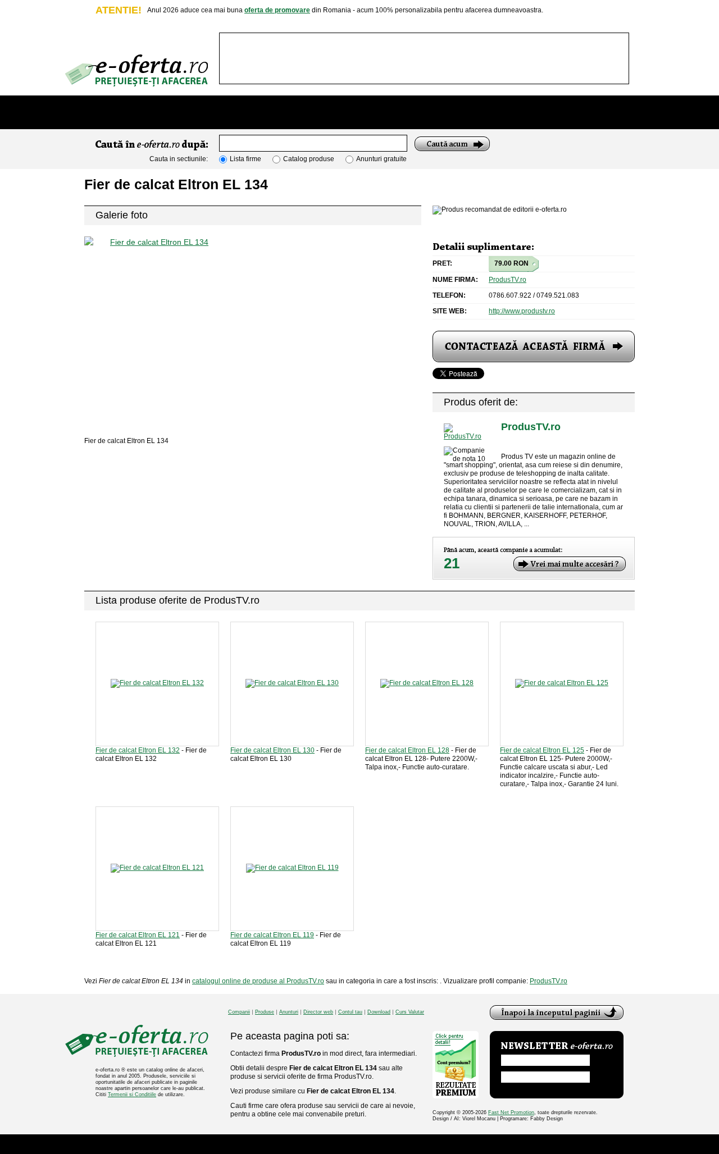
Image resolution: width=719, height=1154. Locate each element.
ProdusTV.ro (507, 280)
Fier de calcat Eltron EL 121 (137, 935)
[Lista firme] (220, 112)
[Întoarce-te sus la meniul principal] (557, 1012)
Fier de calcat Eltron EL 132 (137, 750)
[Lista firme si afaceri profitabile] (136, 70)
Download (378, 1012)
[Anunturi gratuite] (369, 112)
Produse (264, 1012)
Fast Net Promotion (511, 1112)
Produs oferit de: (481, 402)
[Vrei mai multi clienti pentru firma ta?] (569, 564)
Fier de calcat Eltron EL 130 (272, 750)
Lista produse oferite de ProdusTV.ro (177, 600)
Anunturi (288, 1012)
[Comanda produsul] (534, 346)
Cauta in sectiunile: (178, 159)
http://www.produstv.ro (522, 311)
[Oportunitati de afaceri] (131, 112)
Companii (239, 1012)
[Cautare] (452, 143)
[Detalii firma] (467, 432)
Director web (318, 1012)
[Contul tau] (532, 112)
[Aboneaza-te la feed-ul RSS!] (610, 106)
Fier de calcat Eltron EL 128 (407, 750)
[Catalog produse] (297, 112)
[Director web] (448, 112)
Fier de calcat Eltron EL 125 (542, 750)
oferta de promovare (277, 10)
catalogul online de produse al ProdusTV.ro (258, 981)
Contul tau (350, 1012)
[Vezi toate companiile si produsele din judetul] (507, 442)
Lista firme (245, 159)
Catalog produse (308, 159)
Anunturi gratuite (381, 159)
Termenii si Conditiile (132, 1094)
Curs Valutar (409, 1012)
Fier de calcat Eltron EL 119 (272, 935)
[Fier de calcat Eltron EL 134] (252, 320)
